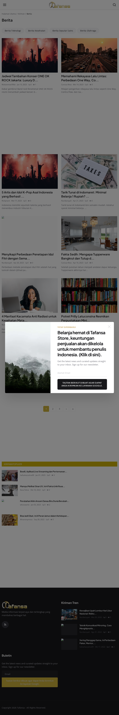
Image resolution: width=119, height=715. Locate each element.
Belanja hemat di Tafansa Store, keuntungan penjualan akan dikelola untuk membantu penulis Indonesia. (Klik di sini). (81, 343)
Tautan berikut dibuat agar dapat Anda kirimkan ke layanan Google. (82, 384)
